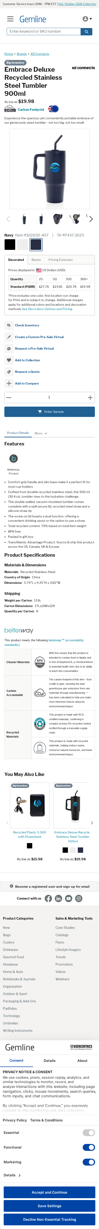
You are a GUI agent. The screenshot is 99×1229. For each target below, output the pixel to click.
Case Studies (65, 928)
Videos (60, 972)
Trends (60, 957)
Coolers (8, 942)
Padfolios (10, 1008)
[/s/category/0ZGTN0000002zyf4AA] (83, 67)
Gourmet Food (13, 957)
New (6, 928)
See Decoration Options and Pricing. (47, 309)
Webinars (62, 979)
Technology (11, 1016)
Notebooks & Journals (19, 979)
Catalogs (62, 935)
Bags (7, 935)
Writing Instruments (17, 1030)
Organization (12, 986)
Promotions (64, 964)
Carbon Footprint (31, 109)
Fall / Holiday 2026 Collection (77, 4)
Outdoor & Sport (15, 994)
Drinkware (10, 950)
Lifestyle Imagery (68, 950)
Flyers (59, 942)
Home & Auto (13, 972)
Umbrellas (10, 1023)
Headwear (10, 964)
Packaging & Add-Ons (19, 1001)
